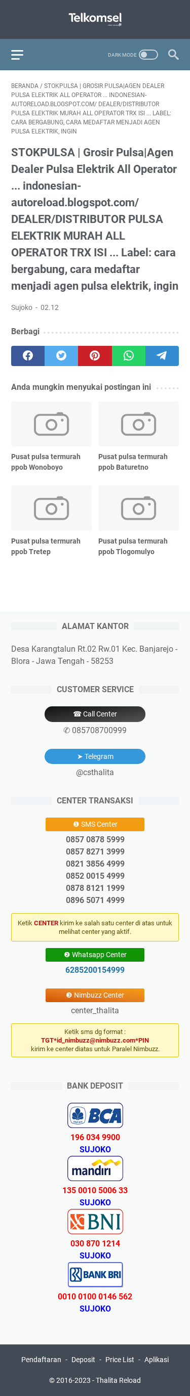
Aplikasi (156, 1360)
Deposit (83, 1360)
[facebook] (28, 356)
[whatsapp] (128, 356)
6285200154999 (95, 970)
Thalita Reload (118, 1380)
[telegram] (162, 356)
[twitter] (61, 356)
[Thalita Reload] (95, 19)
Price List (119, 1360)
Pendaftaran (41, 1360)
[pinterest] (94, 356)
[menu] (23, 54)
